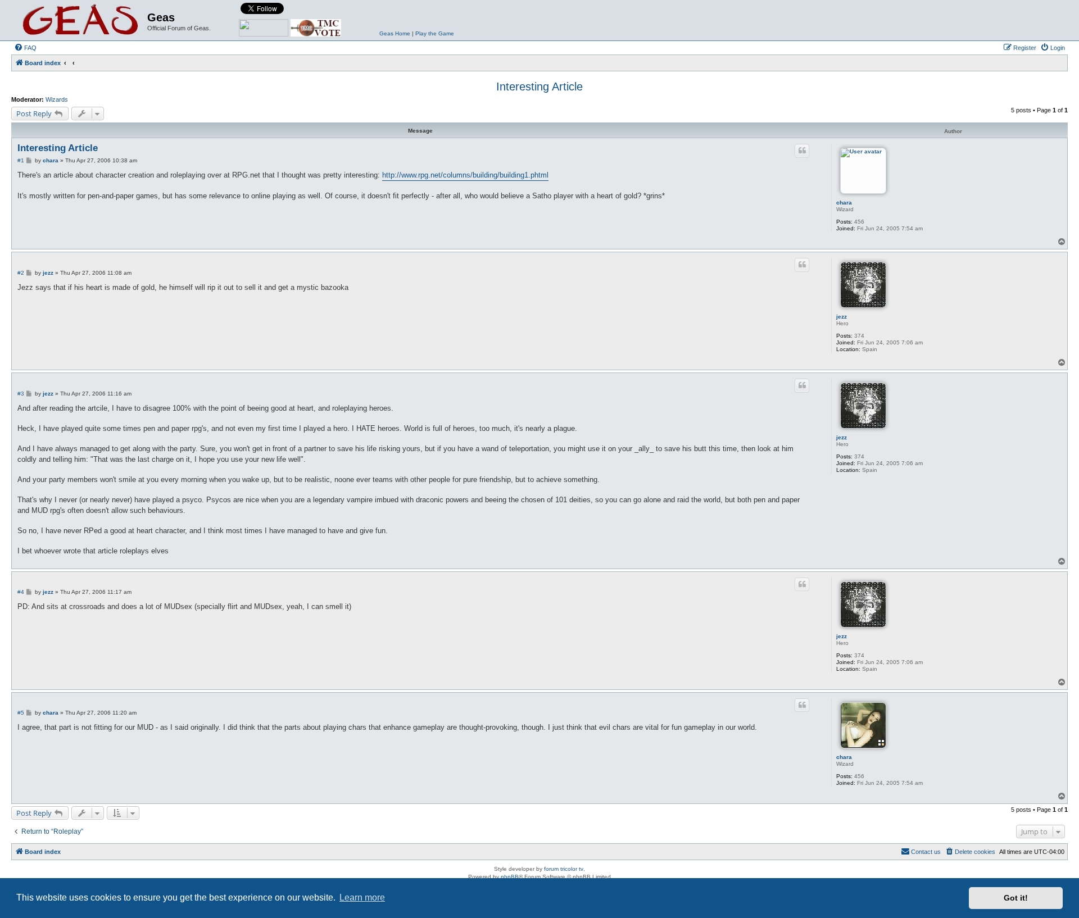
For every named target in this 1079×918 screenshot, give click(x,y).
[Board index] (80, 20)
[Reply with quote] (802, 150)
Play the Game (434, 33)
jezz (841, 316)
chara (844, 202)
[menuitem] (25, 47)
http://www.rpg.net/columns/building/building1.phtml (465, 175)
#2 (20, 273)
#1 (20, 160)
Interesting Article (539, 86)
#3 (20, 393)
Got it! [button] (1016, 897)
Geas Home (394, 33)
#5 (20, 713)
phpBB (510, 877)
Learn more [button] (362, 897)
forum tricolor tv (563, 869)
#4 (20, 592)
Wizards (57, 99)
